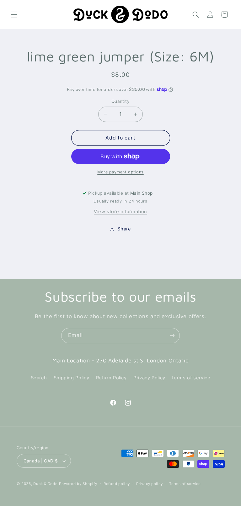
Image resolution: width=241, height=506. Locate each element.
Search (39, 378)
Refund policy (117, 484)
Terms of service (185, 484)
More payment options (120, 172)
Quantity (120, 101)
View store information (120, 211)
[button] (14, 14)
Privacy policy (149, 484)
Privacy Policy (149, 378)
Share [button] (124, 229)
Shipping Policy (71, 378)
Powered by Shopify (78, 484)
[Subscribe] (172, 335)
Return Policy (111, 378)
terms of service (191, 378)
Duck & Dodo (45, 484)
